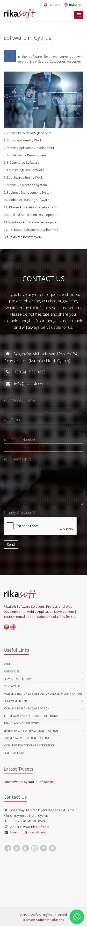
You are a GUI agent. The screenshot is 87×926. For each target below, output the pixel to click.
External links (14, 753)
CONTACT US (12, 686)
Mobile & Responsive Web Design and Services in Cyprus (43, 693)
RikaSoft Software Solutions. (25, 606)
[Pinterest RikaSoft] (43, 848)
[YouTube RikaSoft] (52, 848)
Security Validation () (20, 512)
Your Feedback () (17, 459)
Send (11, 544)
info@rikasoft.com (32, 832)
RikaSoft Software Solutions (43, 920)
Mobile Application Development (51, 611)
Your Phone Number (19, 439)
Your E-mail (12, 419)
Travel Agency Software (21, 723)
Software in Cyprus (18, 701)
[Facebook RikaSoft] (7, 848)
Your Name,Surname (20, 400)
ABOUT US (10, 664)
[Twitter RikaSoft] (16, 848)
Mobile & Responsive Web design (27, 708)
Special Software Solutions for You (51, 616)
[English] (13, 626)
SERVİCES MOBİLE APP (18, 679)
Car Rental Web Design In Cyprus (27, 738)
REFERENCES (11, 671)
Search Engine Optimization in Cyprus (31, 730)
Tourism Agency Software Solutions (31, 716)
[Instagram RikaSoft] (34, 848)
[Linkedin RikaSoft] (25, 848)
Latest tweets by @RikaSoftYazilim (29, 782)
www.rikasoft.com (36, 826)
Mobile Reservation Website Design (29, 745)
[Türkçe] (7, 626)
